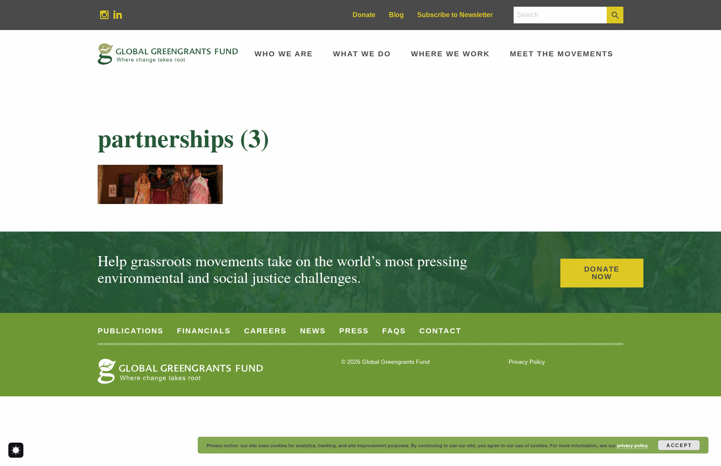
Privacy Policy (527, 362)
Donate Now (602, 273)
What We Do (362, 54)
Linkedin (114, 14)
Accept (679, 445)
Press (354, 331)
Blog (396, 14)
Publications (131, 331)
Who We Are (284, 54)
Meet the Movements (561, 54)
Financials (204, 331)
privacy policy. (632, 445)
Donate (364, 14)
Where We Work (450, 54)
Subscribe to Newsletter (455, 14)
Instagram (101, 14)
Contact (440, 331)
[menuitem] (104, 15)
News (313, 331)
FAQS (394, 331)
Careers (265, 331)
